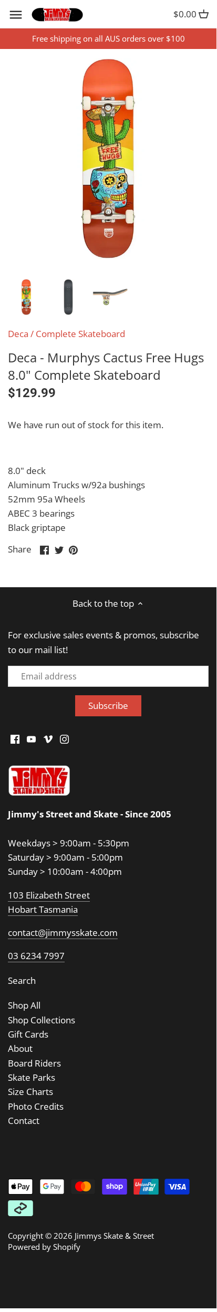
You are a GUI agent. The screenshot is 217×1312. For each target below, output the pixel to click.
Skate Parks (31, 1077)
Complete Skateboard (80, 334)
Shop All (24, 1005)
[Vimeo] (48, 738)
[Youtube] (31, 738)
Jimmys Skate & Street (114, 1235)
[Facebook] (15, 738)
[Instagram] (64, 738)
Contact (23, 1120)
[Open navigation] (16, 15)
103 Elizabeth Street (49, 895)
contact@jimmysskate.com (63, 932)
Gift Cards (28, 1034)
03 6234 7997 (36, 956)
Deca (18, 334)
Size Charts (30, 1092)
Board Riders (34, 1063)
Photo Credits (36, 1106)
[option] (26, 297)
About (20, 1048)
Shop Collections (41, 1020)
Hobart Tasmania (43, 909)
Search (22, 980)
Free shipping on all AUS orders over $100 (108, 38)
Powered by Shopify (44, 1246)
